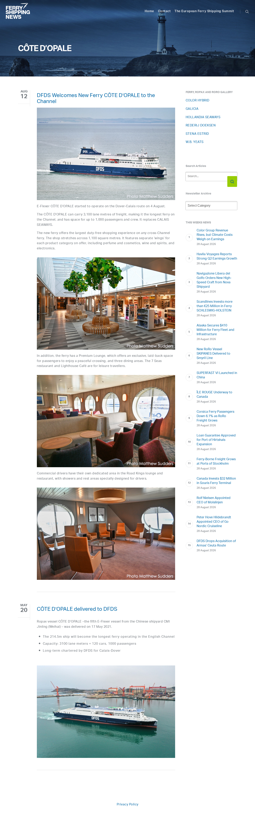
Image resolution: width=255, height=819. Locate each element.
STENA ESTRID (197, 134)
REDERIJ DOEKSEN (201, 125)
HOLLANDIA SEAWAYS (203, 117)
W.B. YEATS (195, 142)
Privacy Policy (127, 804)
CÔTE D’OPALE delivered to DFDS (77, 610)
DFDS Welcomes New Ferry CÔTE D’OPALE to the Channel (96, 99)
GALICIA (192, 109)
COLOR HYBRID (197, 100)
